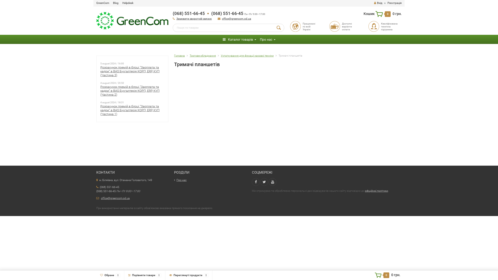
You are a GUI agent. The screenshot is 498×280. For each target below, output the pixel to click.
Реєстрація (395, 2)
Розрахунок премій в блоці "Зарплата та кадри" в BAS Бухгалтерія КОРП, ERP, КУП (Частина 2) (130, 90)
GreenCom (102, 2)
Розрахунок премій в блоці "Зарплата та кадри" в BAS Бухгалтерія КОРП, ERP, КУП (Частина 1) (130, 110)
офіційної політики (376, 190)
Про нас (266, 39)
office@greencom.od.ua (236, 18)
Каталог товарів (240, 39)
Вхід (379, 2)
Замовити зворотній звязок (194, 18)
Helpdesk (127, 2)
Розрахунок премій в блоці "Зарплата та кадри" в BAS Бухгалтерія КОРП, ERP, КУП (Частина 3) (130, 71)
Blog (115, 2)
